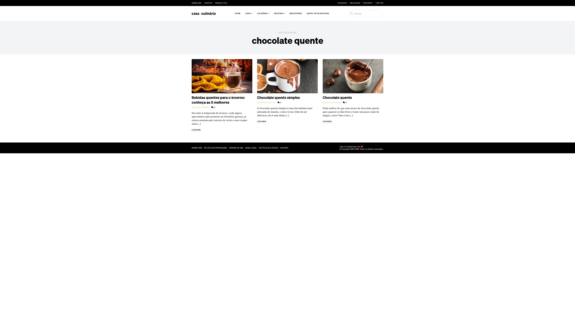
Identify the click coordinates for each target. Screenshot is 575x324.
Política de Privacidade (215, 148)
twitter (379, 3)
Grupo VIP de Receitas (318, 13)
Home (237, 13)
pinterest (368, 3)
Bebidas (261, 102)
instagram (355, 3)
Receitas (278, 13)
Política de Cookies (268, 148)
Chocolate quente (337, 97)
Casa (248, 13)
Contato (208, 3)
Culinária (262, 13)
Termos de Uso (236, 148)
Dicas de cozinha (200, 107)
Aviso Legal (251, 148)
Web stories (296, 13)
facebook (342, 3)
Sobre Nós (196, 3)
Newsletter (221, 3)
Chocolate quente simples (278, 97)
